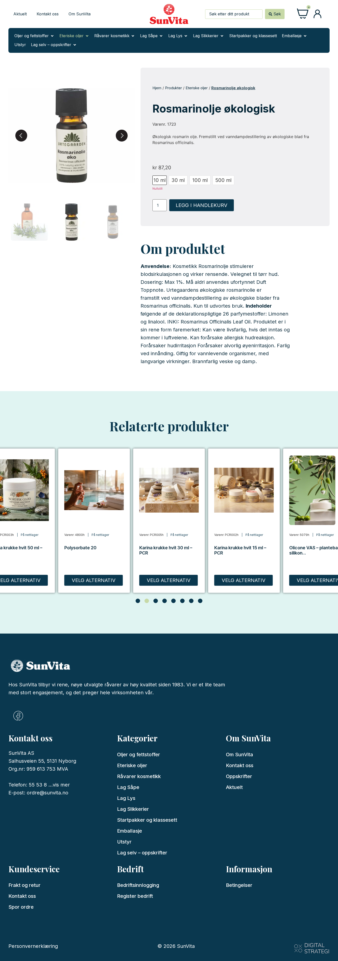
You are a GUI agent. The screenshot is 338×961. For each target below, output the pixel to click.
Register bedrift (135, 896)
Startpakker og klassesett (147, 820)
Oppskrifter (239, 776)
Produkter (173, 88)
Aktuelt (20, 13)
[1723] (71, 136)
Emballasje (129, 831)
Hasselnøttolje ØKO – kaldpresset (311, 550)
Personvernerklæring (33, 946)
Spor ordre (21, 907)
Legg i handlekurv (201, 205)
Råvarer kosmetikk (139, 776)
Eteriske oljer (197, 88)
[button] (34, 35)
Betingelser (239, 885)
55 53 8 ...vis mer (49, 785)
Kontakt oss (48, 13)
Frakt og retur (24, 885)
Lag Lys (126, 798)
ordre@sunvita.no (47, 793)
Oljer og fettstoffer (138, 754)
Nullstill (157, 188)
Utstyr (124, 842)
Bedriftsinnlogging (138, 885)
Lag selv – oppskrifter (142, 853)
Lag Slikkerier (133, 809)
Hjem (156, 88)
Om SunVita (80, 13)
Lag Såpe (128, 787)
